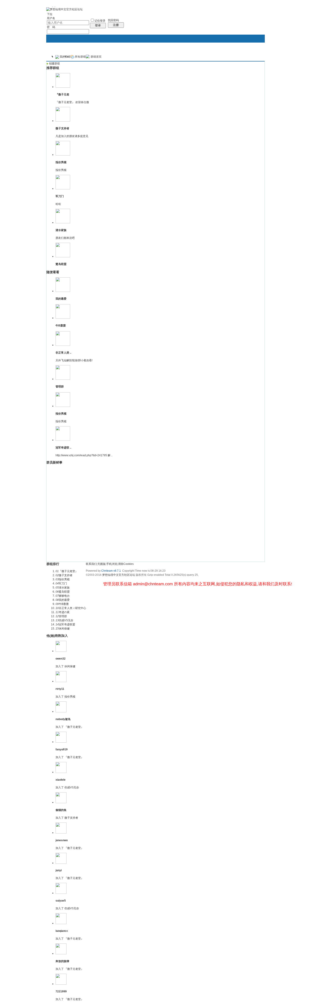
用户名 (51, 18)
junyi (59, 870)
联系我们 (91, 564)
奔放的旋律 (62, 961)
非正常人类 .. (63, 352)
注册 (116, 25)
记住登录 (99, 20)
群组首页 (96, 56)
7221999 (61, 991)
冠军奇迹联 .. (63, 447)
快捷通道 (252, 54)
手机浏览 (111, 564)
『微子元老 (62, 94)
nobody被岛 (63, 719)
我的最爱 (61, 298)
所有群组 (80, 56)
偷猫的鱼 (61, 810)
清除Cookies (126, 564)
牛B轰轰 (61, 325)
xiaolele (61, 779)
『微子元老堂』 (74, 727)
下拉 (49, 14)
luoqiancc (62, 931)
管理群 (60, 386)
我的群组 (65, 56)
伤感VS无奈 (71, 787)
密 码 (51, 27)
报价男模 (61, 162)
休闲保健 (69, 666)
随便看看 (52, 272)
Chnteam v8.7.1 (111, 570)
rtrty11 (60, 689)
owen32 (61, 658)
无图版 (101, 564)
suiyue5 (61, 900)
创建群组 (54, 63)
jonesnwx (62, 840)
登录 (98, 25)
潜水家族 (61, 230)
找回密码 (113, 20)
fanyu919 (62, 749)
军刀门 (60, 196)
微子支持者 (62, 128)
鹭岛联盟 (61, 264)
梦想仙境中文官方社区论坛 (118, 574)
